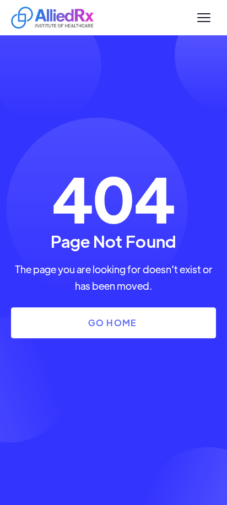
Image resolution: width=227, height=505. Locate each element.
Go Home (112, 322)
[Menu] (204, 18)
